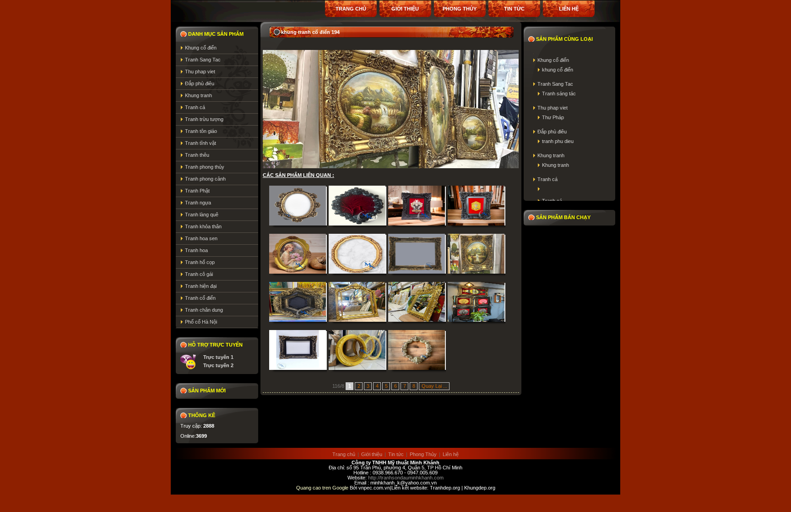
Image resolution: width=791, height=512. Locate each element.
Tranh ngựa (198, 202)
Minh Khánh (424, 462)
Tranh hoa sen (201, 238)
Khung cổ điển (201, 47)
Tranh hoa (196, 250)
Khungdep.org (479, 487)
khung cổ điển (557, 69)
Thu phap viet (200, 71)
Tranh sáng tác (559, 93)
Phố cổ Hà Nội (201, 322)
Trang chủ (351, 8)
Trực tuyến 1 (218, 357)
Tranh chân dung (204, 310)
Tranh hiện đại (201, 286)
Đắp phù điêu (199, 83)
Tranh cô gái (199, 274)
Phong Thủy (460, 8)
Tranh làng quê (201, 214)
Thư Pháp (553, 117)
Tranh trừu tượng (204, 119)
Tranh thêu (197, 155)
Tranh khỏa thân (203, 226)
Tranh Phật (197, 190)
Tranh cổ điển (200, 298)
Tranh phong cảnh (205, 179)
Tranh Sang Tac (203, 59)
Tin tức (514, 8)
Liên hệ (569, 8)
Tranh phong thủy (204, 167)
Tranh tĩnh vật (200, 143)
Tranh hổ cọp (200, 262)
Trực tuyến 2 (218, 365)
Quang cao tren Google (323, 487)
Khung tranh (198, 95)
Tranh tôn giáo (201, 131)
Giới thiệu (371, 454)
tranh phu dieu (558, 141)
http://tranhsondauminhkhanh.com (406, 477)
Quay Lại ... (434, 386)
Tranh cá (195, 107)
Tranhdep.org (445, 487)
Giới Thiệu (405, 8)
